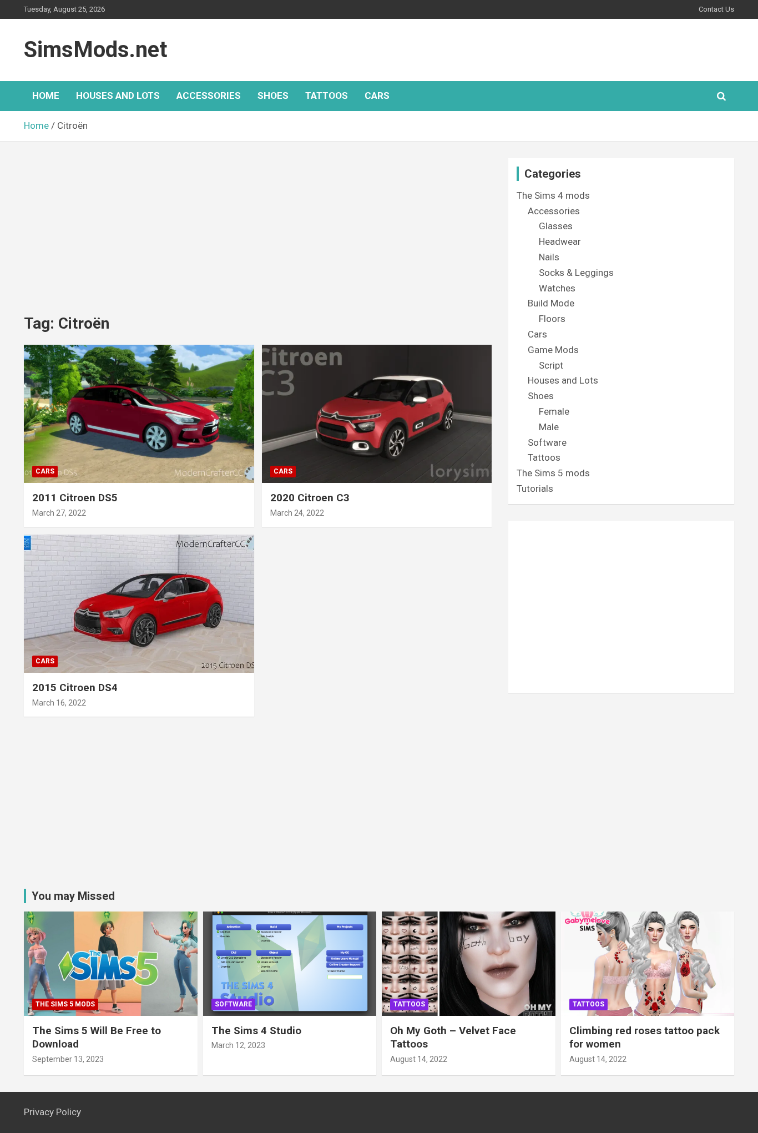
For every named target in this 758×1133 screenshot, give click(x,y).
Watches (557, 288)
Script (551, 365)
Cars (377, 95)
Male (549, 426)
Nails (549, 257)
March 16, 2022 (59, 702)
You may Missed (73, 896)
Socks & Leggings (576, 272)
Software (547, 442)
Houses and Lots (118, 95)
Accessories (208, 95)
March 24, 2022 (297, 512)
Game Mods (553, 349)
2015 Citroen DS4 (75, 687)
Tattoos (326, 95)
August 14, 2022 (418, 1059)
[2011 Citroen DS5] (139, 413)
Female (554, 411)
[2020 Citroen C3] (376, 413)
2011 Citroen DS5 (75, 497)
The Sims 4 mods (553, 195)
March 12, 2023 (238, 1045)
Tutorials (535, 488)
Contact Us (716, 9)
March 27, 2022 (59, 512)
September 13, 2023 (68, 1059)
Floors (552, 318)
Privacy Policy (52, 1111)
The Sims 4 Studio (256, 1030)
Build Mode (551, 303)
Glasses (556, 225)
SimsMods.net (95, 50)
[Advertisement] (258, 236)
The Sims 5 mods (553, 473)
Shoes (273, 95)
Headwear (560, 241)
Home (45, 95)
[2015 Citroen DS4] (139, 603)
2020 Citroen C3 (310, 497)
